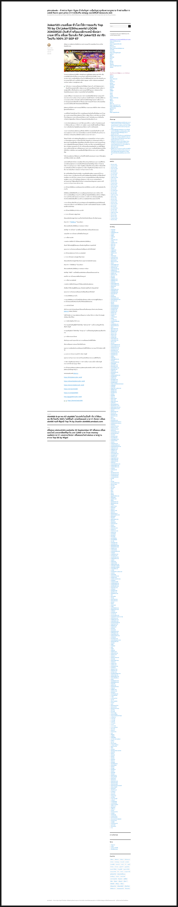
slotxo (111, 93)
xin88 (112, 679)
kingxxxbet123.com (115, 408)
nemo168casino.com (115, 464)
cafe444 (112, 315)
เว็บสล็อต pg (113, 814)
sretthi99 (113, 611)
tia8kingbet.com (114, 632)
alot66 (112, 263)
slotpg (111, 95)
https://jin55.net (113, 78)
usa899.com (113, 663)
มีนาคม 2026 (113, 171)
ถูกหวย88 (113, 711)
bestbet (112, 287)
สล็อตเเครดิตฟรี (114, 787)
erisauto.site (113, 337)
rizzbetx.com (114, 548)
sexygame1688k (114, 581)
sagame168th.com (115, 564)
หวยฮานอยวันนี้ (114, 798)
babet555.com (114, 274)
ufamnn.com (114, 654)
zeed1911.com (114, 691)
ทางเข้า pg (113, 718)
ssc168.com (113, 613)
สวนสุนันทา (113, 791)
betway (112, 295)
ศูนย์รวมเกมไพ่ (114, 746)
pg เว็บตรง (113, 487)
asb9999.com (114, 267)
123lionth (113, 231)
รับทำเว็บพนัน (113, 743)
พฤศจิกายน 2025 (114, 177)
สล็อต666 (113, 759)
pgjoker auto (114, 498)
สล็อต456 (113, 755)
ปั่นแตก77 (113, 730)
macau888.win (114, 437)
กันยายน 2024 (114, 197)
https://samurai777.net (115, 105)
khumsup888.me (114, 404)
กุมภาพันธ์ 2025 (114, 190)
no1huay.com (114, 469)
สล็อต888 (112, 86)
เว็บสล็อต (113, 813)
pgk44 (112, 500)
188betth (113, 237)
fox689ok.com (114, 353)
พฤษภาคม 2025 (114, 186)
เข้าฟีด (112, 846)
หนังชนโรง (112, 42)
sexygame (113, 580)
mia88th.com (114, 450)
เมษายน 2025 (114, 187)
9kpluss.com (114, 253)
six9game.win (114, 590)
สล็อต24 (112, 753)
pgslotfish (127, 866)
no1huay (113, 468)
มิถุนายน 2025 (114, 184)
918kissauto (113, 250)
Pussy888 (113, 536)
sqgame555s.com (115, 609)
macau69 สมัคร (114, 436)
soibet (112, 606)
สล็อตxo (112, 771)
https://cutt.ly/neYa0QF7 (71, 389)
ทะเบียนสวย (113, 717)
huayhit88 (113, 385)
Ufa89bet (113, 645)
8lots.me (113, 247)
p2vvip (112, 478)
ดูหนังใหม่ (113, 710)
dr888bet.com (114, 331)
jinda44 (111, 83)
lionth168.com (114, 414)
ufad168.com (114, 651)
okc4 (112, 471)
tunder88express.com (116, 640)
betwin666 (113, 296)
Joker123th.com (114, 401)
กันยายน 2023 (114, 215)
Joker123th (113, 400)
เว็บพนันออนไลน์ (114, 811)
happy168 (113, 373)
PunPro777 (113, 529)
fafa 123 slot (113, 341)
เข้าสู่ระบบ (113, 844)
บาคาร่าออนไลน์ (114, 727)
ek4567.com (113, 334)
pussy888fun (114, 538)
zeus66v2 (113, 692)
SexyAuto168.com (115, 576)
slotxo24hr (113, 605)
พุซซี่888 (111, 90)
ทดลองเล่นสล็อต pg (121, 874)
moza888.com (114, 455)
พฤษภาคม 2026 (114, 168)
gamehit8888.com (115, 362)
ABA (112, 254)
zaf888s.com (114, 689)
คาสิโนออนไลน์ (114, 698)
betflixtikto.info (114, 290)
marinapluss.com (115, 439)
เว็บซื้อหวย (113, 808)
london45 (113, 424)
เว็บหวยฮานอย (114, 820)
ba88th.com (113, 273)
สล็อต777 (113, 760)
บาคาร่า (111, 92)
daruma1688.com (115, 325)
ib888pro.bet (114, 389)
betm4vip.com (114, 293)
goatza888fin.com (115, 367)
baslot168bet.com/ (115, 285)
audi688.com (114, 270)
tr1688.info (113, 637)
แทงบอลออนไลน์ (114, 823)
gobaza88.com (114, 369)
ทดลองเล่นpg (113, 712)
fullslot (112, 356)
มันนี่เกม (112, 740)
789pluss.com (114, 242)
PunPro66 (113, 526)
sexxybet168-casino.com (116, 571)
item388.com (114, 392)
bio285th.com (114, 301)
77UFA (112, 241)
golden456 (113, 370)
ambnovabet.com (115, 264)
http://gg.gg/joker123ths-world (73, 396)
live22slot (113, 418)
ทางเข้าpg (113, 720)
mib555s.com (114, 452)
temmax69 (113, 629)
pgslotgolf (113, 516)
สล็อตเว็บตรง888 (114, 784)
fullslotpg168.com (115, 359)
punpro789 (113, 532)
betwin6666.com (115, 298)
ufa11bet (113, 643)
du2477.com (113, 333)
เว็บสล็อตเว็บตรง (114, 816)
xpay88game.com (115, 680)
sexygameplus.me (115, 583)
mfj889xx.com (114, 449)
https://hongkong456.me (115, 65)
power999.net (114, 523)
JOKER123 (73, 222)
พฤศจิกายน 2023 (114, 212)
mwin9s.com (114, 456)
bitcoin (112, 302)
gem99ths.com (114, 365)
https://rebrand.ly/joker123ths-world (74, 381)
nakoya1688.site (114, 459)
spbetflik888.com (115, 608)
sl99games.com (114, 593)
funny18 (113, 360)
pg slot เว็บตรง (114, 484)
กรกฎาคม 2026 (114, 165)
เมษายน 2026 (114, 170)
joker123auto (114, 398)
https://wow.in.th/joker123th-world (74, 385)
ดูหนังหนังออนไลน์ (114, 705)
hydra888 (113, 386)
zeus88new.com (114, 694)
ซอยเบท (112, 702)
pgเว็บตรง (113, 520)
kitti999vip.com (114, 411)
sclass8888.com (114, 568)
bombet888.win (114, 308)
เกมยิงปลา (113, 800)
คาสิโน (112, 696)
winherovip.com (114, 675)
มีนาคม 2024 (113, 206)
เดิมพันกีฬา (113, 807)
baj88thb (113, 277)
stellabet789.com (115, 619)
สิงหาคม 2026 (114, 164)
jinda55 (127, 861)
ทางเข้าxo (113, 721)
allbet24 (111, 100)
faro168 (112, 343)
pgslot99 (113, 512)
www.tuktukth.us (115, 678)
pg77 (112, 490)
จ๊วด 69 (112, 699)
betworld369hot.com (115, 299)
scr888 (112, 570)
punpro (112, 525)
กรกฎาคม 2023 (114, 218)
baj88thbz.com (114, 279)
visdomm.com (114, 670)
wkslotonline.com (115, 676)
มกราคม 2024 (114, 209)
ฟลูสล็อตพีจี (113, 737)
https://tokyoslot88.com (115, 106)
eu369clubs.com (114, 340)
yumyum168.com (115, 686)
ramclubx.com (114, 542)
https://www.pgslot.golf (115, 52)
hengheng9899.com (115, 375)
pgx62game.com (114, 519)
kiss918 (112, 410)
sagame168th (114, 563)
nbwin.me (113, 462)
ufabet (112, 648)
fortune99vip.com (115, 351)
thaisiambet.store (115, 631)
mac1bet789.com (115, 433)
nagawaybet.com (114, 458)
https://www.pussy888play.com (117, 48)
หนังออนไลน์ (113, 795)
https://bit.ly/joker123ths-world (73, 377)
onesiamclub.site (114, 475)
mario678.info (114, 440)
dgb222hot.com (114, 328)
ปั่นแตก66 (113, 728)
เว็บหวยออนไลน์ (114, 817)
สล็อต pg (113, 749)
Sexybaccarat (114, 577)
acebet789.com (114, 257)
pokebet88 (113, 522)
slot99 (111, 80)
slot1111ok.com (114, 599)
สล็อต (112, 747)
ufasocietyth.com (115, 660)
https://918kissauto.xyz (115, 41)
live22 (111, 58)
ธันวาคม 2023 (114, 211)
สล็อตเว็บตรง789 (114, 782)
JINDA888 (112, 87)
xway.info (113, 683)
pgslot (111, 89)
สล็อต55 (112, 756)
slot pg (112, 597)
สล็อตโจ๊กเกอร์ (114, 790)
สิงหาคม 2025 (114, 181)
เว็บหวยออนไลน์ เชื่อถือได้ (116, 819)
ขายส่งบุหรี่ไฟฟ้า (114, 695)
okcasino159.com (115, 472)
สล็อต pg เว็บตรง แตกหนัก (116, 750)
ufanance (113, 656)
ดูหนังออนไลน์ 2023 (115, 708)
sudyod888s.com (114, 621)
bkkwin (112, 303)
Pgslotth (113, 517)
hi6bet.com (113, 378)
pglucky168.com (114, 501)
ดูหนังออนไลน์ (112, 46)
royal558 (113, 552)
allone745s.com (114, 261)
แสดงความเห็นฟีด (114, 847)
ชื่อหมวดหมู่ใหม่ (114, 701)
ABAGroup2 (113, 255)
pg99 (111, 55)
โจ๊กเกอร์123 (113, 826)
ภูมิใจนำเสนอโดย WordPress (122, 900)
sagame (112, 560)
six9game (113, 589)
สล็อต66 (111, 67)
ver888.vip (113, 667)
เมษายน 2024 (114, 205)
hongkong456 (114, 382)
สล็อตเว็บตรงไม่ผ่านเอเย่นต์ (116, 785)
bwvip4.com (113, 312)
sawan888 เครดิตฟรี (115, 565)
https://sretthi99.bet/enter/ (117, 384)
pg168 (112, 488)
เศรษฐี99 (113, 822)
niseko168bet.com (115, 465)
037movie (113, 229)
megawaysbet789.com (116, 446)
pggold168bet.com (115, 496)
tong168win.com (114, 634)
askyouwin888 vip (115, 269)
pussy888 (112, 49)
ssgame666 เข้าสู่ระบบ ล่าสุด (117, 616)
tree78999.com (114, 638)
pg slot (111, 102)
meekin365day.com (115, 445)
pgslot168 (113, 507)
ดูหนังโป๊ (111, 96)
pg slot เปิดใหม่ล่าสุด (115, 482)
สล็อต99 (112, 766)
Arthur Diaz (49, 47)
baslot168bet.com (115, 283)
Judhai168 (113, 402)
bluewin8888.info (115, 305)
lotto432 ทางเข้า (114, 427)
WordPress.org (114, 849)
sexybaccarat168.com (115, 579)
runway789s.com (115, 557)
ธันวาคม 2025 (114, 176)
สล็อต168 (112, 64)
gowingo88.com (114, 372)
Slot (112, 595)
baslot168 (113, 282)
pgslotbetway (113, 108)
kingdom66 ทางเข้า (115, 405)
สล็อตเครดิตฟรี (114, 776)
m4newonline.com (115, 432)
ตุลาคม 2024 (113, 196)
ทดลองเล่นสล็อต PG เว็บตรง (116, 715)
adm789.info (114, 260)
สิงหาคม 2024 (114, 199)
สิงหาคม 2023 (114, 216)
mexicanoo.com (114, 448)
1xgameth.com (114, 239)
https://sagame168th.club (115, 44)
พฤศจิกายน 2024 (114, 195)
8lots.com (113, 244)
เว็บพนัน (112, 810)
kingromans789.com (115, 407)
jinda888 (113, 395)
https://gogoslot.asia (114, 112)
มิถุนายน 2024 (114, 202)
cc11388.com (114, 319)
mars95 (112, 442)
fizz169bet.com (114, 350)
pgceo (112, 493)
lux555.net (113, 430)
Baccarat (113, 276)
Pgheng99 (113, 497)
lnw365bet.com (114, 420)
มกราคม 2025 (114, 192)
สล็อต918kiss (114, 765)
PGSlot (112, 504)
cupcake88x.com (114, 324)
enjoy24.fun (113, 335)
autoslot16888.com (115, 271)
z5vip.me (113, 688)
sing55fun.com (114, 587)
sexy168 (113, 573)
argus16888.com (114, 266)
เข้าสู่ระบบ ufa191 (114, 804)
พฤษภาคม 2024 (114, 203)
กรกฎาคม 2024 (114, 200)
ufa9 (112, 647)
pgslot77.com (114, 510)
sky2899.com (114, 592)
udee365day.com (114, 641)
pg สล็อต (113, 485)
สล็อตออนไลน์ (114, 775)
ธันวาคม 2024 (114, 193)
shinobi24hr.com (115, 586)
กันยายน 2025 (114, 180)
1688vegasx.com (114, 232)
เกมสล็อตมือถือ (114, 801)
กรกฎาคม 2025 (114, 183)
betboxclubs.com (115, 289)
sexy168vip (113, 574)
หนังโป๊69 (113, 797)
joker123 (66, 311)
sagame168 (113, 561)
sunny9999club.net (115, 622)
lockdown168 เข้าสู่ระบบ (116, 421)
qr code (112, 541)
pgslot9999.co (114, 513)
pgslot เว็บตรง (114, 506)
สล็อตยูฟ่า (113, 774)
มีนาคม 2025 (113, 189)
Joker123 (49, 51)
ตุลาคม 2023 (113, 213)
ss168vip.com (114, 612)
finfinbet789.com (115, 347)
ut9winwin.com (114, 666)
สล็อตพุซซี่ (113, 772)
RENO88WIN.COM (115, 545)
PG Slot (112, 481)
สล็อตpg (112, 768)
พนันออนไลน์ (113, 731)
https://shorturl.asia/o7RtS (75, 400)
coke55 (112, 322)
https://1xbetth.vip (114, 97)
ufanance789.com (115, 657)
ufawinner (113, 661)
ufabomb (113, 650)
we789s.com (114, 672)
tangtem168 (113, 627)
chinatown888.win (115, 321)
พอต (112, 733)
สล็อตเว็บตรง (112, 81)
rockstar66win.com (115, 551)
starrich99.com (114, 618)
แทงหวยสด (113, 824)
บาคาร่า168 (112, 51)
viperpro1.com (114, 669)
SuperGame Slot (114, 624)
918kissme (113, 251)
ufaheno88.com (114, 653)
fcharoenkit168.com (115, 344)
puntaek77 (113, 535)
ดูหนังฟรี (111, 61)
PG (111, 480)
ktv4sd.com (113, 413)
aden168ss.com (114, 258)
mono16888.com (114, 453)
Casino (112, 318)
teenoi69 (113, 628)
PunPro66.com (114, 528)
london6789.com (115, 426)
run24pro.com (114, 555)
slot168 (111, 77)
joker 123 (112, 103)
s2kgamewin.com (115, 558)
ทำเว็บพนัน (113, 723)
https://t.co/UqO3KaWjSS (71, 392)
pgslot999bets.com (115, 514)
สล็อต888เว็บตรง (114, 763)
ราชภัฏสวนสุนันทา (114, 744)
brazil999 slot (114, 309)
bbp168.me (113, 286)
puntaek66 (113, 533)
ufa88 (112, 644)
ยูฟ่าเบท (112, 742)
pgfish (112, 494)
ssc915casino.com (115, 615)
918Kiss (112, 248)
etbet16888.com (114, 338)
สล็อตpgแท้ (113, 769)
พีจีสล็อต (112, 734)
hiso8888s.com (114, 379)
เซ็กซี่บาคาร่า (113, 806)
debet (112, 327)
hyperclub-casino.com (116, 388)
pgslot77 (112, 54)
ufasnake (113, 659)
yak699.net (113, 685)
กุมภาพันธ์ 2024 (114, 208)
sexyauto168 (113, 871)
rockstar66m (114, 549)
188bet (112, 235)
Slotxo (112, 603)
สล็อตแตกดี (113, 788)
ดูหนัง (111, 60)
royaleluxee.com (114, 554)
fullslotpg (112, 57)
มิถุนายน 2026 (114, 167)
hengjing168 (114, 376)
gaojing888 (113, 363)
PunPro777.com (114, 531)
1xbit (112, 238)
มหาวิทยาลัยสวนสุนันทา (116, 739)
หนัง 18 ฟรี (113, 792)
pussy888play (114, 539)
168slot (112, 234)
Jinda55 (112, 394)
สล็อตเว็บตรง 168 (114, 781)
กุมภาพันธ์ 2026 (114, 173)
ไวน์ (112, 827)
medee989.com (114, 443)
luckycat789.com (115, 429)
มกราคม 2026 (114, 174)
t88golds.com (114, 625)
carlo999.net (114, 317)
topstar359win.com (115, 635)
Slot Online (113, 596)
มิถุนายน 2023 (114, 219)
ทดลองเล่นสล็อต (114, 714)
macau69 (113, 434)
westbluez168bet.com (116, 673)
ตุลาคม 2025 (113, 179)
